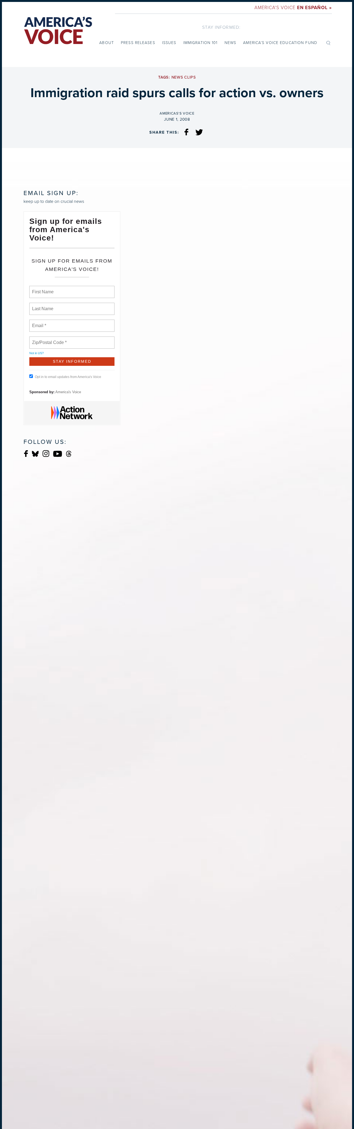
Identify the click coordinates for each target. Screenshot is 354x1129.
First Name (42, 288)
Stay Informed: (221, 27)
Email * (39, 322)
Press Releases (138, 43)
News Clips (183, 77)
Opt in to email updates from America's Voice (68, 377)
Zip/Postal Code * (48, 339)
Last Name (42, 305)
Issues (169, 43)
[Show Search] (328, 43)
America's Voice (293, 7)
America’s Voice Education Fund (280, 43)
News (230, 43)
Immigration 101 (200, 43)
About (106, 43)
